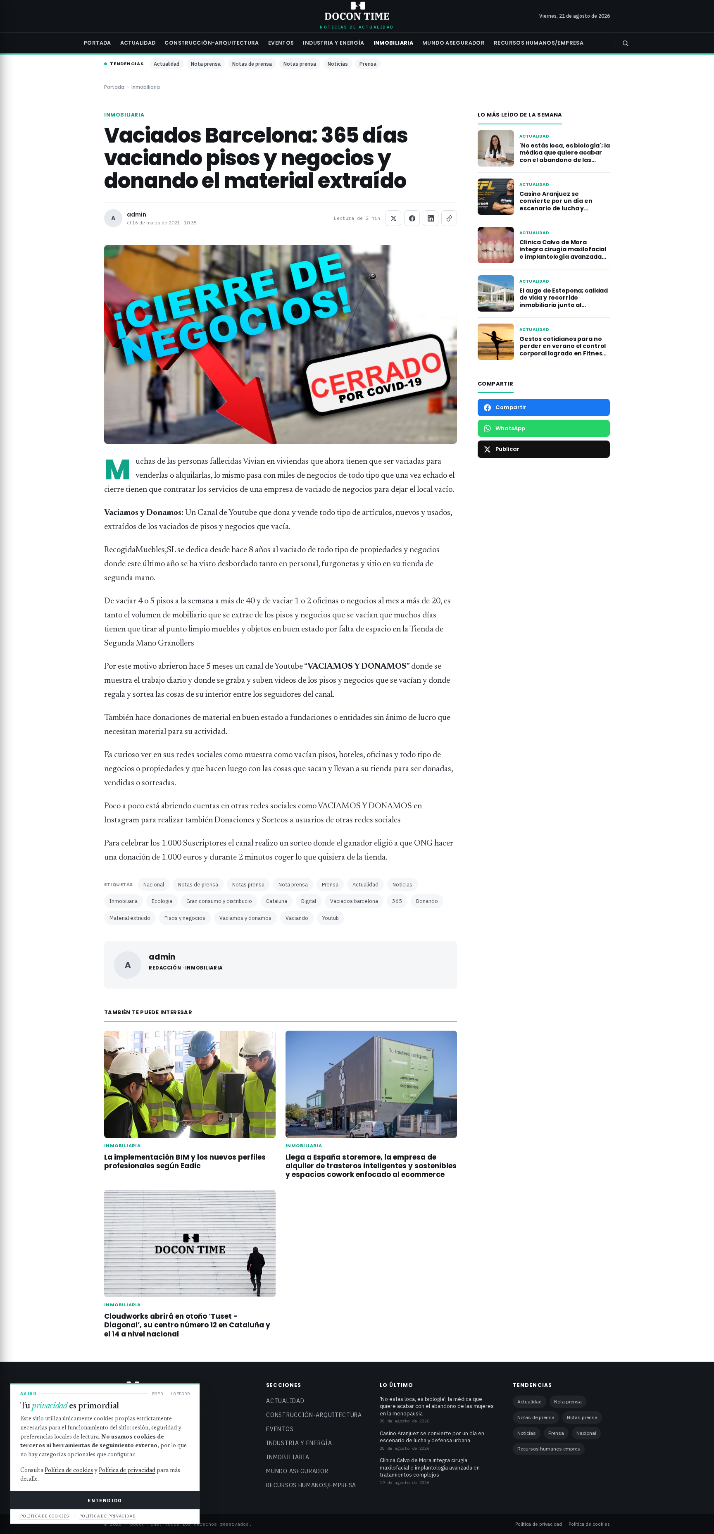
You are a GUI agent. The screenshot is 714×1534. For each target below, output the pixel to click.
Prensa (367, 63)
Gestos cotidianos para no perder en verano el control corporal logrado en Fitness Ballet (562, 350)
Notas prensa (299, 63)
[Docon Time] (357, 11)
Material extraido (129, 918)
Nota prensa (206, 63)
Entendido (105, 1500)
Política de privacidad (538, 1524)
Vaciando (297, 918)
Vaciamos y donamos (245, 918)
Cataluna (276, 901)
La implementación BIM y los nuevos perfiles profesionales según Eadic (185, 1161)
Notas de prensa (252, 63)
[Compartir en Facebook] (412, 218)
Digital (308, 901)
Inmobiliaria (394, 42)
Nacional (153, 884)
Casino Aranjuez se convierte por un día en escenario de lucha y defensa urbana (556, 205)
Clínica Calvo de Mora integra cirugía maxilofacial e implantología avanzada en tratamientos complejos (562, 253)
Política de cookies (589, 1524)
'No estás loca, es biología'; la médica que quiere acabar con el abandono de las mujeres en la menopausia (564, 156)
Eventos (281, 42)
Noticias (338, 63)
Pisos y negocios (184, 918)
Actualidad (138, 42)
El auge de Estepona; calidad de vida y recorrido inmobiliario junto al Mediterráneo (563, 301)
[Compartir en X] (393, 218)
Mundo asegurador (453, 42)
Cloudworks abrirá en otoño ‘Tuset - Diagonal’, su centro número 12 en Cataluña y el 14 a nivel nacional (187, 1325)
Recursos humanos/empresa (538, 42)
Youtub (330, 918)
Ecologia (162, 901)
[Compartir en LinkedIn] (430, 218)
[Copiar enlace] (449, 218)
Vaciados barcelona (354, 901)
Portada (97, 42)
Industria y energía (333, 42)
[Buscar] (625, 43)
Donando (427, 901)
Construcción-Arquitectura (211, 42)
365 (397, 901)
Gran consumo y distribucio (219, 901)
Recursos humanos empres (548, 1449)
